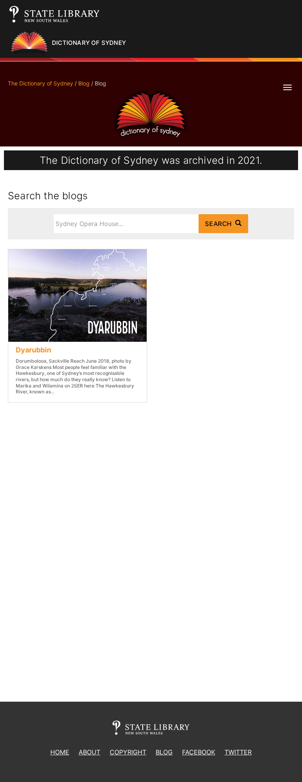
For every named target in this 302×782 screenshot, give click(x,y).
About (89, 752)
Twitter (238, 752)
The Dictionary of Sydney (40, 83)
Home (59, 752)
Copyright (128, 752)
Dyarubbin (33, 350)
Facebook (198, 752)
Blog (84, 83)
